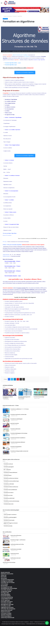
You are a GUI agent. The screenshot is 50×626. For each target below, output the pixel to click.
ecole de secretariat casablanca (17, 437)
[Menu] (1, 3)
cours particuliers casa (15, 279)
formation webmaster (15, 428)
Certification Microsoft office (17, 544)
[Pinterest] (18, 379)
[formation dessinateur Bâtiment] (6, 443)
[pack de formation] (6, 425)
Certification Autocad (15, 558)
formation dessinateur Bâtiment (17, 442)
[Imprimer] (23, 379)
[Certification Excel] (6, 555)
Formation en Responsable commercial (19, 451)
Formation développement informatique (24, 397)
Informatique (9, 16)
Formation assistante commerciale (18, 414)
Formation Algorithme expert (11, 64)
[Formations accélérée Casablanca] (9, 392)
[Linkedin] (15, 379)
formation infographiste (15, 446)
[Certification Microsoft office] (6, 546)
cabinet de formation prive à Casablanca (20, 54)
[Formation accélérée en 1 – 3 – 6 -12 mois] (6, 410)
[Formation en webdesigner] (6, 420)
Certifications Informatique (9, 562)
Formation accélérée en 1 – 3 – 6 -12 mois (19, 409)
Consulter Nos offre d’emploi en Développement (25, 297)
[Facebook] (9, 379)
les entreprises (27, 56)
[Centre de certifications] (6, 536)
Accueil (5, 16)
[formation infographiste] (6, 448)
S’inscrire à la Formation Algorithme (24, 72)
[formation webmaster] (6, 430)
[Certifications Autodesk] (6, 550)
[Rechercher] (48, 3)
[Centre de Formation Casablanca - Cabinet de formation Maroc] (10, 3)
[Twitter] (12, 379)
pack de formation (14, 423)
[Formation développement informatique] (25, 392)
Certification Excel (14, 553)
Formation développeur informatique (18, 433)
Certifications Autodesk (15, 549)
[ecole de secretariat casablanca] (6, 439)
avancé (19, 62)
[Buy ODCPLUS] (25, 9)
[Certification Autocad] (6, 559)
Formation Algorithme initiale (11, 62)
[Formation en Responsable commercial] (6, 452)
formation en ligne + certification (17, 539)
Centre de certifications (15, 535)
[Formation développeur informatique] (6, 434)
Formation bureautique (39, 396)
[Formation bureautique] (40, 392)
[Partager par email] (21, 379)
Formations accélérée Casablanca (8, 397)
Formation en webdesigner (16, 419)
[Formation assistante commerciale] (6, 416)
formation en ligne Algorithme (39, 59)
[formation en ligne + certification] (6, 541)
